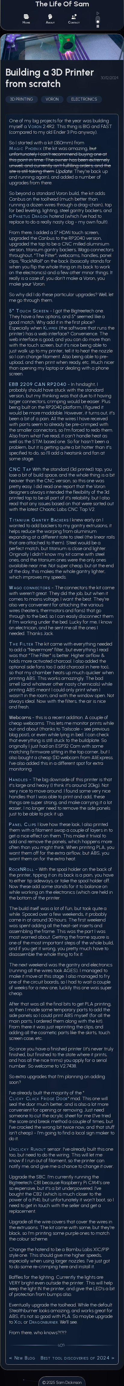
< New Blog (22, 1358)
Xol (18, 1322)
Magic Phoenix (25, 148)
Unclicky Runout (27, 1149)
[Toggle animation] (98, 20)
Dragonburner (43, 1322)
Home (26, 22)
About (50, 22)
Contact (74, 22)
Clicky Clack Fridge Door (38, 1098)
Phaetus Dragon (30, 216)
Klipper (50, 328)
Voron (35, 126)
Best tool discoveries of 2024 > (78, 1358)
